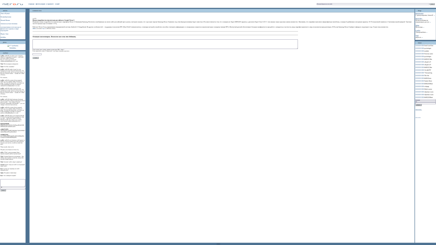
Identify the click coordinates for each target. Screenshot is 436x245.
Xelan (417, 25)
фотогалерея (40, 4)
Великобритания (6, 17)
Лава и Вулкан (5, 13)
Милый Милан (5, 20)
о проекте (50, 4)
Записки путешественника (9, 23)
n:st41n (418, 30)
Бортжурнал (419, 13)
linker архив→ (418, 109)
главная (31, 4)
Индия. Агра (4, 34)
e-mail (57, 4)
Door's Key (419, 18)
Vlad (417, 35)
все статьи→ (3, 37)
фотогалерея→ (13, 47)
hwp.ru (44, 28)
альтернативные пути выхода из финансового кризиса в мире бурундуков (11, 28)
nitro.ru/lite (418, 117)
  (419, 45)
